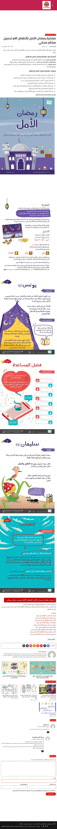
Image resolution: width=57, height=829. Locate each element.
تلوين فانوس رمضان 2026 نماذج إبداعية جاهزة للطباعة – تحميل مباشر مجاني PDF (28, 696)
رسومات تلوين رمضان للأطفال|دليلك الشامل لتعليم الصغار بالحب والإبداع (10, 696)
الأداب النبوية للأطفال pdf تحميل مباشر (45, 620)
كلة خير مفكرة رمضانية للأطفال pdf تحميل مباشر (43, 631)
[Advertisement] (28, 22)
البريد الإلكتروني (52, 784)
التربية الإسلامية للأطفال (50, 35)
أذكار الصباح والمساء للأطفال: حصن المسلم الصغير (48, 713)
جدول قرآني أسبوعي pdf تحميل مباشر (46, 618)
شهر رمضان (51, 639)
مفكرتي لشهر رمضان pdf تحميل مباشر (45, 627)
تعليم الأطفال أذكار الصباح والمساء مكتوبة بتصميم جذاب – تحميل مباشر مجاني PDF (48, 696)
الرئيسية (38, 826)
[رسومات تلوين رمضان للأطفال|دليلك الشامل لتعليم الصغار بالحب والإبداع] (9, 689)
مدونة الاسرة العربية (40, 606)
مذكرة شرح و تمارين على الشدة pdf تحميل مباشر (43, 634)
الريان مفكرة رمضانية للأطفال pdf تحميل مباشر (43, 629)
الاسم (54, 778)
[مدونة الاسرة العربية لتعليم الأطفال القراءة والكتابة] (46, 5)
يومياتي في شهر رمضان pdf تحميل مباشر (45, 625)
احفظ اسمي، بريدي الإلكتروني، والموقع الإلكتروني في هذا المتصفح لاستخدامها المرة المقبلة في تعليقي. (33, 791)
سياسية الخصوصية (32, 826)
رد (42, 751)
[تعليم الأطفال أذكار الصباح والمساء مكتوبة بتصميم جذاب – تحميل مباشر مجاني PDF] (47, 689)
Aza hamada (52, 47)
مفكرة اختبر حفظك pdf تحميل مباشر (46, 622)
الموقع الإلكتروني (23, 784)
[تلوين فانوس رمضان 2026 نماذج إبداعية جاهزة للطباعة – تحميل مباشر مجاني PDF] (28, 689)
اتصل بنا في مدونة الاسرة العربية (7, 826)
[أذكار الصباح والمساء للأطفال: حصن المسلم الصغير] (47, 707)
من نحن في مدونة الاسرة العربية (21, 826)
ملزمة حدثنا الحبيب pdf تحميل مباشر (46, 615)
